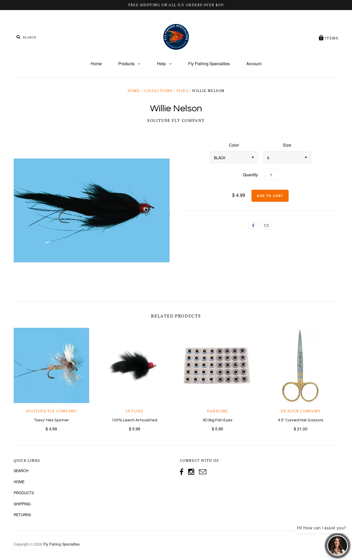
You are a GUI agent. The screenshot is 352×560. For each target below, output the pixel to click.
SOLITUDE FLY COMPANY (176, 120)
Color (234, 145)
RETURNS (22, 514)
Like (253, 225)
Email (266, 225)
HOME (19, 481)
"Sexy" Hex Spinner (51, 420)
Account (253, 63)
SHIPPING (22, 503)
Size (287, 145)
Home (96, 63)
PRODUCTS (24, 492)
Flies (182, 90)
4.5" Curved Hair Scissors (300, 420)
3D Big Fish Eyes (217, 420)
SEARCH (21, 470)
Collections (158, 90)
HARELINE (217, 410)
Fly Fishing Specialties (209, 63)
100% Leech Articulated (134, 420)
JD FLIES (134, 410)
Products (127, 63)
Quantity (250, 175)
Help (162, 63)
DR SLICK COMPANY (301, 410)
